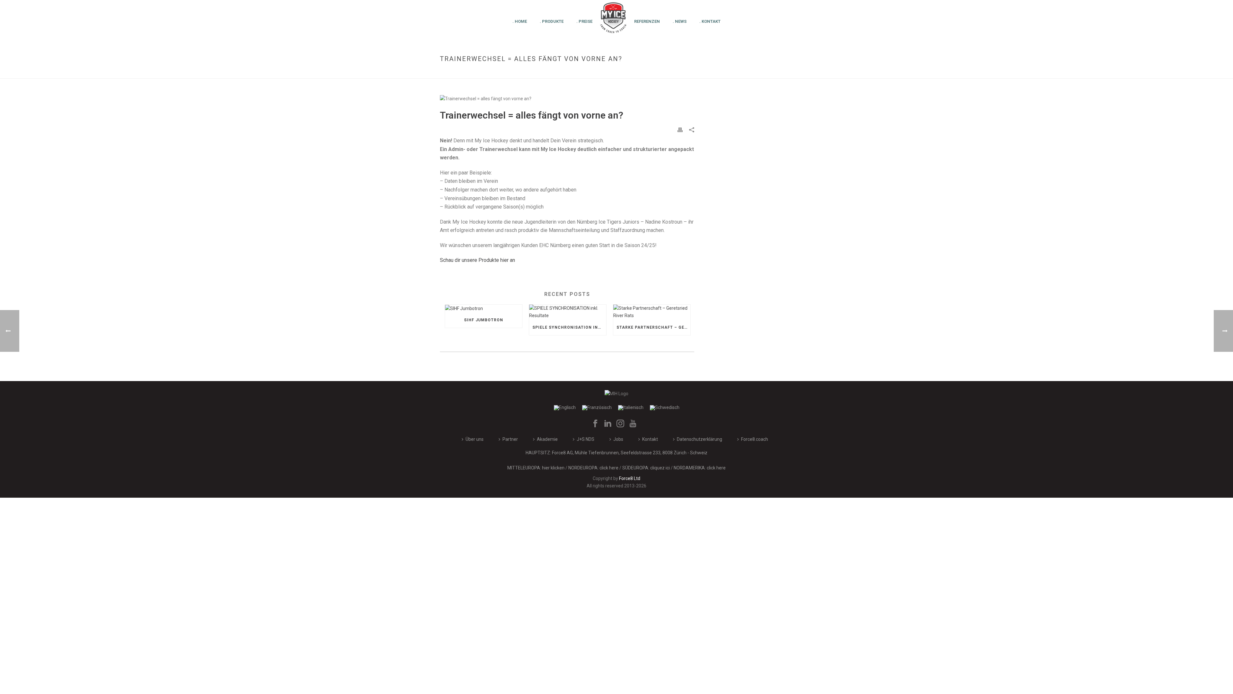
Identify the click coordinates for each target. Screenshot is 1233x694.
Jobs (618, 439)
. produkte (552, 21)
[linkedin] (608, 424)
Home (686, 72)
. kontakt (710, 21)
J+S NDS (585, 439)
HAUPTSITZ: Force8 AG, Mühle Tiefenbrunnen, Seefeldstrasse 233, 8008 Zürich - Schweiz (616, 452)
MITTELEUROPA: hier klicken (535, 467)
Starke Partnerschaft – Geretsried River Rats (653, 327)
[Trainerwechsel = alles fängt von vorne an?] (567, 98)
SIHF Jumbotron (483, 320)
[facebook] (595, 424)
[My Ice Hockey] (613, 21)
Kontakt (650, 439)
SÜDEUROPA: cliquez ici (646, 467)
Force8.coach (754, 439)
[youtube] (633, 424)
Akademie (547, 439)
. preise (584, 21)
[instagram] (620, 424)
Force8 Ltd (629, 478)
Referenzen (647, 21)
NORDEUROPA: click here (593, 467)
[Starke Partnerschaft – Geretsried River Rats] (651, 312)
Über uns (475, 439)
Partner (510, 439)
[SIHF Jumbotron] (483, 308)
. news (679, 21)
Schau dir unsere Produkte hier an (477, 260)
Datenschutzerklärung (699, 439)
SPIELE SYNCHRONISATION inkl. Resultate (569, 327)
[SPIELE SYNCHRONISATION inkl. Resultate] (567, 312)
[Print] (680, 129)
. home (519, 21)
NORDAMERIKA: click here (700, 467)
